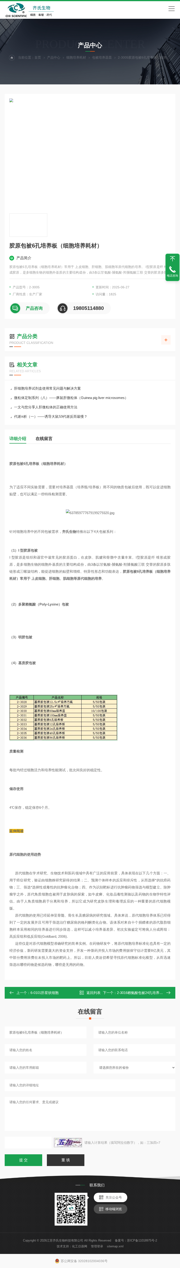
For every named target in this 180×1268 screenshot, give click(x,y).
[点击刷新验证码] (68, 1142)
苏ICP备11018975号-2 (142, 1240)
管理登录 (97, 1246)
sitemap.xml (115, 1246)
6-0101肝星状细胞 (44, 993)
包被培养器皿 (102, 57)
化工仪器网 (79, 1246)
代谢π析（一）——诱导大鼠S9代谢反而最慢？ (50, 416)
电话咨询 (172, 275)
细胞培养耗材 (76, 57)
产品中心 (53, 57)
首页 (37, 57)
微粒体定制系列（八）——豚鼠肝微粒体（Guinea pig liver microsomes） (71, 398)
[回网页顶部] (172, 258)
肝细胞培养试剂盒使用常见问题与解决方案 (47, 388)
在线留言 (44, 438)
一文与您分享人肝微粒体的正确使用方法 (45, 407)
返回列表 (93, 993)
